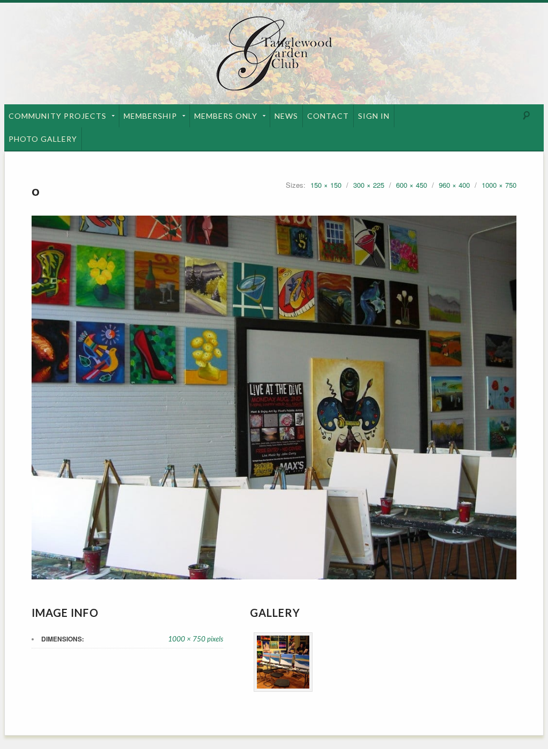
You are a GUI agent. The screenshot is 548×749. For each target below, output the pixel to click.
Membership (150, 115)
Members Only (225, 115)
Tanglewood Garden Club (274, 53)
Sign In (374, 115)
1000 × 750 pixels (195, 639)
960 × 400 (454, 185)
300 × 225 (368, 185)
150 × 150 (325, 185)
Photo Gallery (43, 138)
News (286, 115)
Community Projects (57, 115)
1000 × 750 (499, 185)
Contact (328, 115)
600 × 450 (411, 185)
